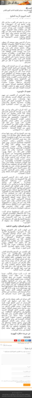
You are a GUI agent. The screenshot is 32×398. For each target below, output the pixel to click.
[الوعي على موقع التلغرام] (12, 393)
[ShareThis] (16, 393)
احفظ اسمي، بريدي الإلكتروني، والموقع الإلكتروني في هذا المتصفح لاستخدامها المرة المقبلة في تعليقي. (17, 381)
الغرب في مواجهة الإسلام (23, 343)
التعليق (28, 353)
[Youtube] (17, 393)
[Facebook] (20, 393)
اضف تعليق (14, 18)
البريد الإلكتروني (26, 371)
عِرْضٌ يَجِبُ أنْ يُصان (7, 345)
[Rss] (21, 393)
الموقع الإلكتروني (26, 376)
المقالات (20, 18)
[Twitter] (19, 393)
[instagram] (14, 393)
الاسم (28, 366)
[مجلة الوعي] (16, 2)
